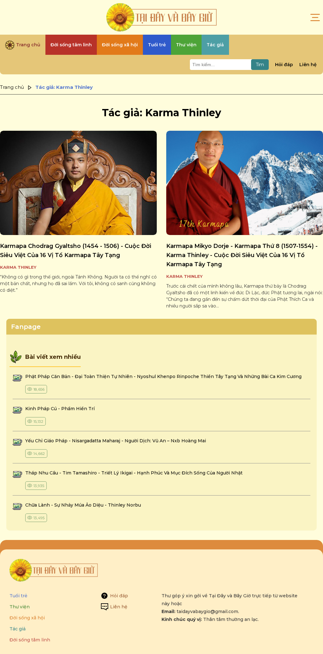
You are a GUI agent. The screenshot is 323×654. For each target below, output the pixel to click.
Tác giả (17, 629)
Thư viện (19, 607)
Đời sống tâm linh (29, 640)
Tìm (260, 64)
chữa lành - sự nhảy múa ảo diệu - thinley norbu (83, 505)
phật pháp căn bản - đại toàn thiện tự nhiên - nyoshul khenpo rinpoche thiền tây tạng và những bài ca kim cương (163, 376)
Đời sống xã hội (27, 618)
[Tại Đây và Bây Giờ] (161, 17)
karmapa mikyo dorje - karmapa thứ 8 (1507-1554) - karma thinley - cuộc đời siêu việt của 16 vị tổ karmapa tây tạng (242, 255)
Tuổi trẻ (18, 596)
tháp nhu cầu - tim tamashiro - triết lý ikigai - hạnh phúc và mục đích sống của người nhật (134, 473)
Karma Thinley (18, 267)
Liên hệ (308, 64)
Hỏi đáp (284, 64)
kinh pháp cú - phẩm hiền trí (60, 408)
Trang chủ (12, 87)
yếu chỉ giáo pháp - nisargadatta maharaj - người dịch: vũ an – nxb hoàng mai (115, 441)
